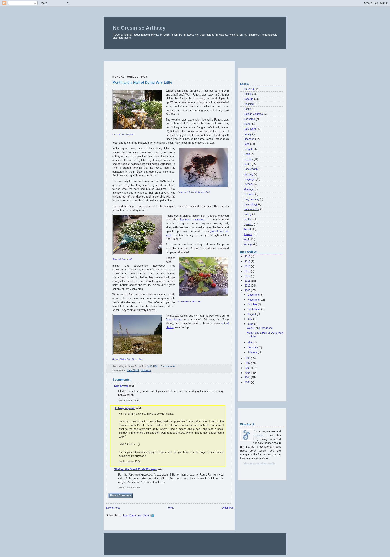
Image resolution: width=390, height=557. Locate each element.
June (251, 323)
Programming (251, 199)
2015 (248, 261)
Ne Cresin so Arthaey (139, 28)
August (252, 314)
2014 (248, 266)
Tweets (248, 234)
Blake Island (173, 319)
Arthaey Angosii (125, 408)
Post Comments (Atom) (137, 515)
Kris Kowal (121, 386)
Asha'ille (248, 99)
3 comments (168, 366)
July (250, 319)
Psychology (250, 204)
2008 (248, 358)
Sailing (247, 214)
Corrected (249, 119)
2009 (248, 290)
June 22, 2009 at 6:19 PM (129, 461)
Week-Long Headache (260, 328)
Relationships (251, 209)
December (254, 294)
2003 (248, 382)
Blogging (249, 104)
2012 (248, 276)
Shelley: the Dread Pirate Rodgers (135, 469)
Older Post (228, 507)
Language (249, 179)
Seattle (248, 219)
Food (246, 144)
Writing (248, 244)
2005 (248, 372)
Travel (247, 229)
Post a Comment (120, 495)
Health (247, 164)
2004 (248, 377)
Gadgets (249, 149)
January (253, 352)
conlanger (259, 435)
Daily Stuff (133, 370)
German (248, 159)
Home (170, 507)
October (253, 304)
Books (247, 108)
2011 (248, 280)
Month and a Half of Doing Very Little (142, 82)
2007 (248, 363)
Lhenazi (248, 184)
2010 (248, 285)
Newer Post (113, 507)
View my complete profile (259, 463)
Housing (248, 174)
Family (247, 134)
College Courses (253, 114)
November (254, 299)
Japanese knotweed (192, 219)
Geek (247, 154)
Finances (249, 139)
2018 (248, 256)
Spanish (248, 224)
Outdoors (146, 370)
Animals (248, 93)
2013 (248, 271)
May (251, 342)
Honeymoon (251, 169)
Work (247, 239)
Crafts (247, 124)
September (254, 309)
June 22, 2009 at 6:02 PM (129, 400)
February (253, 347)
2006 (248, 368)
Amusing (249, 89)
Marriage (249, 189)
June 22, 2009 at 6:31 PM (129, 488)
